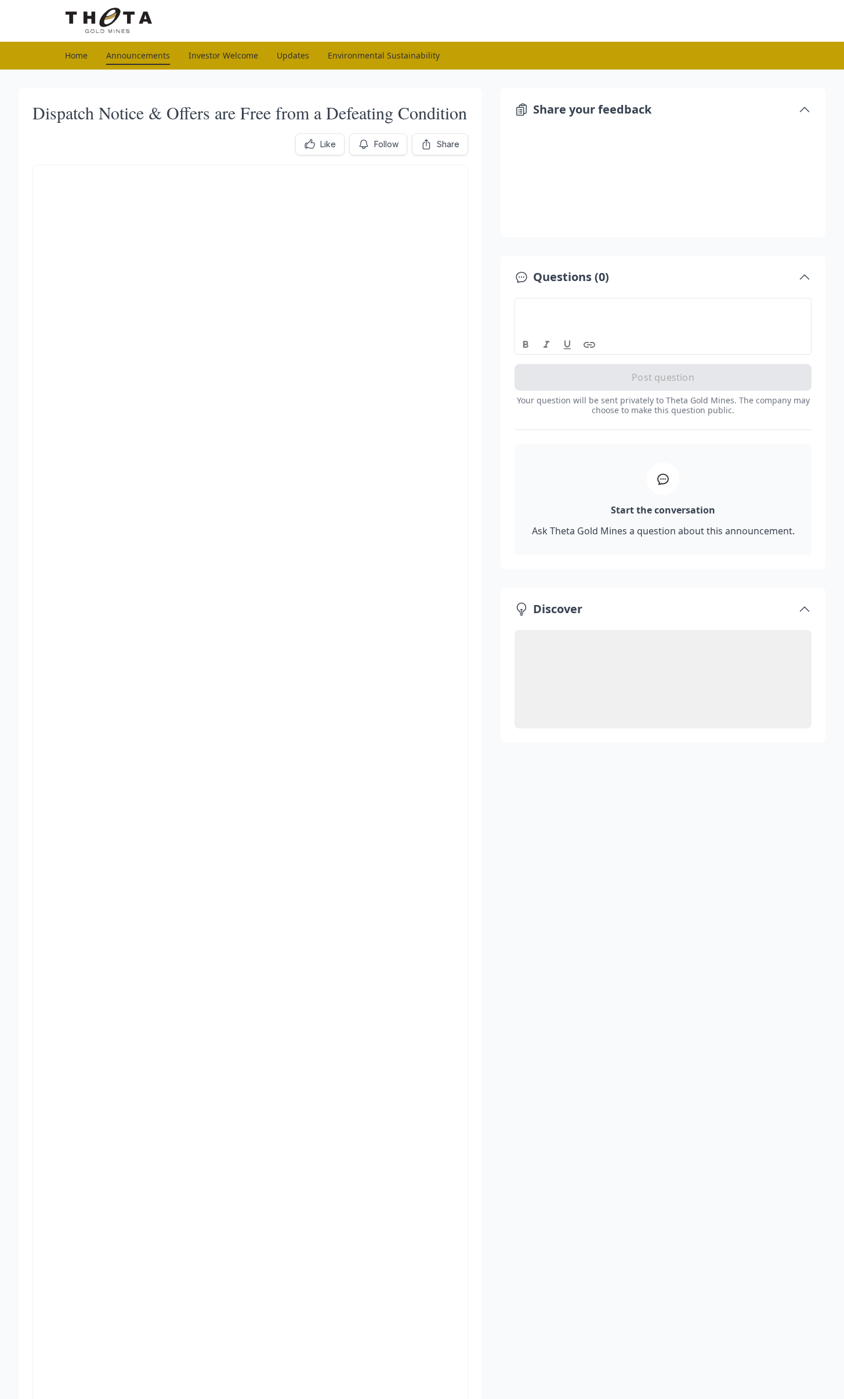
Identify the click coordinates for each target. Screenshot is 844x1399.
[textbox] (663, 309)
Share (448, 144)
